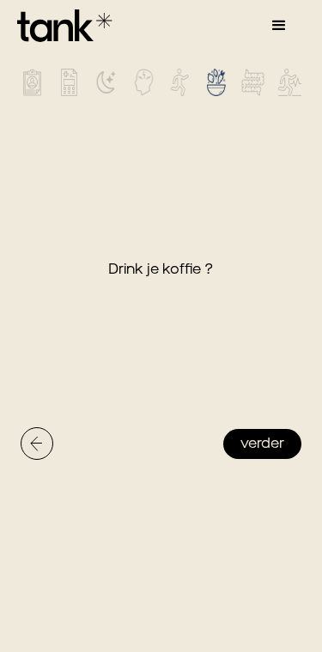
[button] (279, 25)
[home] (60, 25)
